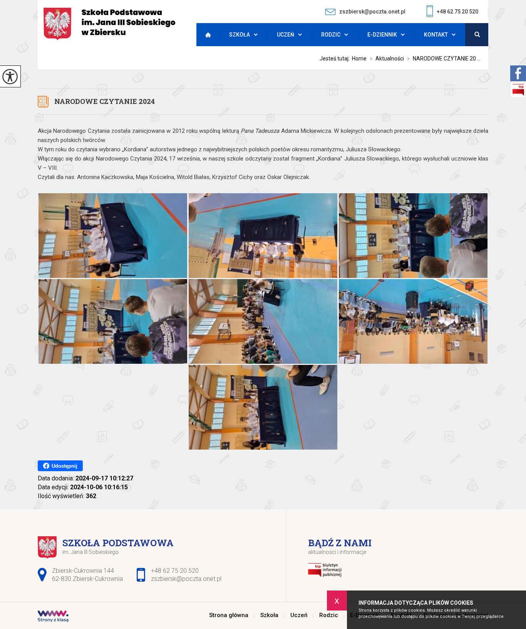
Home (359, 58)
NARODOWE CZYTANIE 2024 (104, 101)
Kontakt (436, 35)
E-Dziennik (382, 35)
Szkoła (239, 35)
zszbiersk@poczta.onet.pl (372, 11)
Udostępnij (64, 466)
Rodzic (330, 35)
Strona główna (206, 34)
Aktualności (387, 58)
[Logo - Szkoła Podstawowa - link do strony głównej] (109, 24)
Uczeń (285, 35)
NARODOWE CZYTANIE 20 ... (444, 58)
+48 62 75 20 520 (457, 11)
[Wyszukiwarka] (476, 34)
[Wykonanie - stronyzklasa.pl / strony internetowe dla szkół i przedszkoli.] (53, 617)
